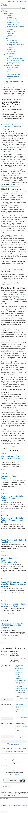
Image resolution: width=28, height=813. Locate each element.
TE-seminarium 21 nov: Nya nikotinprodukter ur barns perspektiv (12, 626)
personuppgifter (14, 774)
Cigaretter (10, 29)
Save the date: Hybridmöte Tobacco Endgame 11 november (12, 498)
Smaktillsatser (11, 53)
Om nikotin (10, 15)
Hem (3, 81)
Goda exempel (11, 71)
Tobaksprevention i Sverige (12, 65)
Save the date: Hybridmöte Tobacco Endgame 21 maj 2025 (12, 520)
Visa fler (2, 643)
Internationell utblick (13, 46)
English (25, 1)
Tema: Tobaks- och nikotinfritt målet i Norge (14, 541)
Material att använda (13, 76)
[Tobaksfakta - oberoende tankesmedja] (4, 653)
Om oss (16, 1)
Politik (6, 38)
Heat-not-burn (11, 35)
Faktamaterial (8, 78)
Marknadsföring (11, 49)
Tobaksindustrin (8, 55)
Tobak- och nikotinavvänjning (15, 26)
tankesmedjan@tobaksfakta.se (14, 751)
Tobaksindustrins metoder (14, 58)
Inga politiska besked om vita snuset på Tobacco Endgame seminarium (13, 584)
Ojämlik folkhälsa (12, 24)
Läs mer (3, 469)
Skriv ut (6, 129)
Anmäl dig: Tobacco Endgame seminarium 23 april (13, 605)
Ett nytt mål (10, 147)
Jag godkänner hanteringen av (14, 773)
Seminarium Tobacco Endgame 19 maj (10, 477)
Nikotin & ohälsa (8, 13)
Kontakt (21, 1)
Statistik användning (13, 22)
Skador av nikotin (12, 20)
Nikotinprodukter (9, 28)
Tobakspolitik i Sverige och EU (15, 44)
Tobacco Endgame (12, 67)
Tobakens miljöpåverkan (14, 62)
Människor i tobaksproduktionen (16, 60)
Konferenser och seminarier (14, 73)
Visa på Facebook (23, 698)
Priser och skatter (12, 51)
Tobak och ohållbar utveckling (15, 64)
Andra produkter (11, 37)
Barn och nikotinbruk (13, 19)
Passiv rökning (11, 47)
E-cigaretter (10, 33)
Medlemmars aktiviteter (13, 74)
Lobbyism (10, 56)
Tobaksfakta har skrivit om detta (11, 186)
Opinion (9, 69)
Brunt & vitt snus (11, 31)
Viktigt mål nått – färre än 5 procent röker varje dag (12, 457)
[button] (7, 699)
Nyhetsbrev (11, 1)
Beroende (9, 17)
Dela (22, 699)
